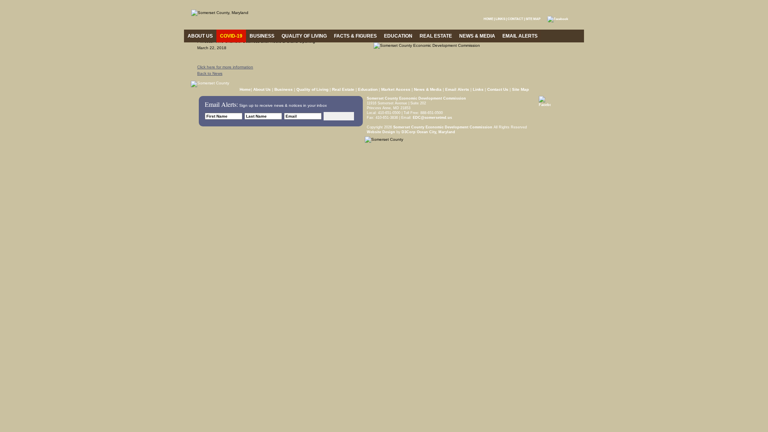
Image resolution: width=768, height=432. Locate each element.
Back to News (209, 73)
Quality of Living (312, 89)
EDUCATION (398, 36)
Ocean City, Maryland (436, 132)
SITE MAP (533, 19)
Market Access (395, 89)
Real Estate (343, 89)
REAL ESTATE (436, 36)
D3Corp (409, 132)
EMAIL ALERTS (520, 36)
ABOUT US (200, 36)
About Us (262, 89)
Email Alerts (457, 89)
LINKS (500, 19)
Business (283, 89)
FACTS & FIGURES (355, 36)
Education (368, 89)
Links (478, 89)
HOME (488, 19)
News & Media (428, 89)
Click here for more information (225, 67)
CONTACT (515, 19)
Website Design (381, 132)
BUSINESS (262, 36)
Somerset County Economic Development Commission (416, 98)
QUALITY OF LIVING (304, 36)
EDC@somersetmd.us (432, 118)
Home (245, 89)
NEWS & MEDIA (477, 36)
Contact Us (497, 89)
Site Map (520, 89)
